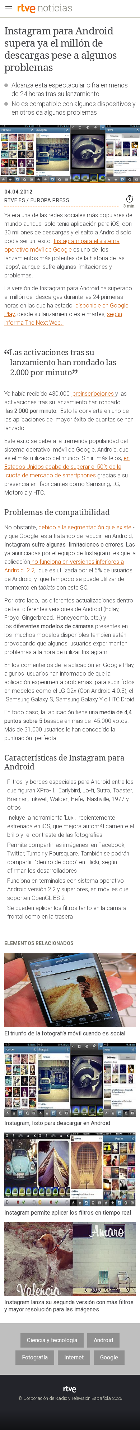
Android (103, 1340)
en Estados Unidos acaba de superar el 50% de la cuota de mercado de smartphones (67, 467)
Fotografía (35, 1357)
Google (109, 1357)
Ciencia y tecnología (52, 1340)
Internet (74, 1357)
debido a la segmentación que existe (84, 527)
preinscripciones (93, 393)
